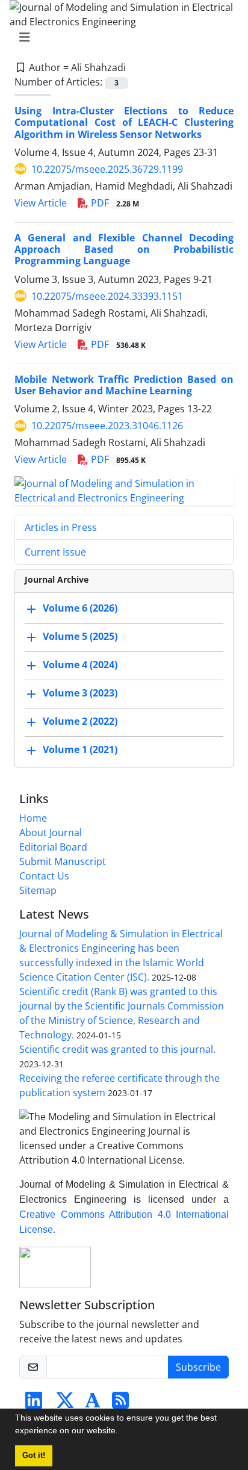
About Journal (50, 832)
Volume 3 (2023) (80, 692)
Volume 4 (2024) (80, 664)
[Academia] (93, 1403)
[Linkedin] (33, 1403)
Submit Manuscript (62, 861)
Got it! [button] (33, 1455)
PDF (113, 202)
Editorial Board (53, 847)
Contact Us (44, 875)
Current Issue (55, 552)
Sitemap (38, 890)
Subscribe (198, 1367)
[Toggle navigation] (120, 37)
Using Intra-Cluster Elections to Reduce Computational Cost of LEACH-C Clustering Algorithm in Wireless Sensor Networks (124, 122)
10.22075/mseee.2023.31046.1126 (107, 425)
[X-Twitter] (65, 1403)
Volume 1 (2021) (80, 749)
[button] (122, 1432)
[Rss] (120, 1403)
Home (33, 818)
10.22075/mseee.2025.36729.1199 (107, 169)
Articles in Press (61, 527)
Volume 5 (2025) (80, 636)
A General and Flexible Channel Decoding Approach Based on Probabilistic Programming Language (124, 249)
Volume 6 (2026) (80, 608)
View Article (40, 202)
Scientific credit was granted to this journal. (117, 1049)
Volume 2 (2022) (80, 721)
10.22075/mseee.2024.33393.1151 (107, 296)
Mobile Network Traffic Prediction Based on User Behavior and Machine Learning (124, 385)
